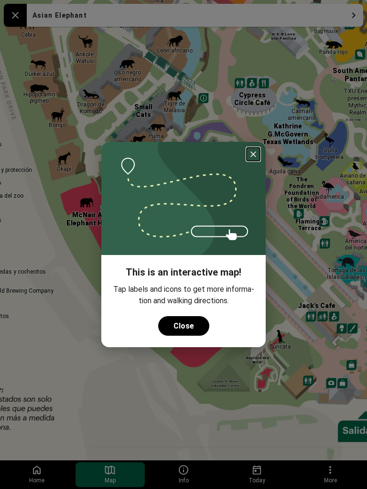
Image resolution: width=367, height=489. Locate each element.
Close (183, 325)
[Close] (253, 154)
